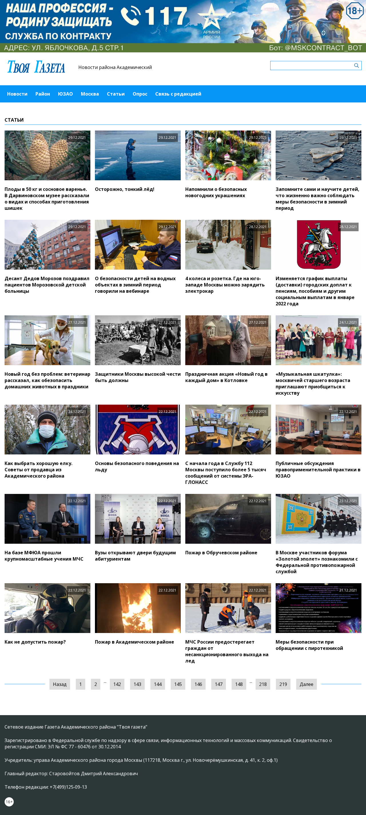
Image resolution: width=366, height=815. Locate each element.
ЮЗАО (65, 94)
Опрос (140, 94)
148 (239, 684)
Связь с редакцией (178, 94)
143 (137, 684)
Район (42, 94)
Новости (17, 94)
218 (263, 684)
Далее (306, 684)
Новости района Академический (115, 67)
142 (117, 684)
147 (218, 684)
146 (198, 684)
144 (158, 684)
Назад (60, 684)
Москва (90, 94)
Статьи (116, 94)
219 (283, 684)
